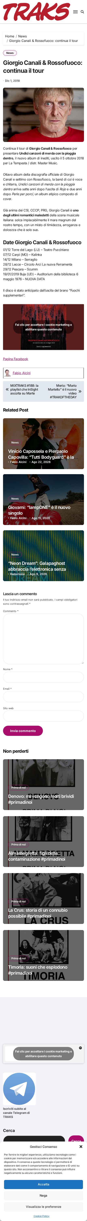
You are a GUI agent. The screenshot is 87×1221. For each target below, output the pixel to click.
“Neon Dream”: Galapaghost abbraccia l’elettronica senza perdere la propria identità (37, 569)
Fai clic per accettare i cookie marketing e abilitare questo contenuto (43, 327)
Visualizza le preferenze (43, 1207)
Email (7, 688)
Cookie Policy (41, 1216)
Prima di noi (18, 787)
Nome (7, 669)
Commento (10, 611)
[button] (81, 1147)
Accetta (43, 1184)
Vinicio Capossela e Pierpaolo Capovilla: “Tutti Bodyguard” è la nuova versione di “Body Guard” (41, 457)
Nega (43, 1195)
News (10, 52)
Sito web (8, 708)
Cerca (9, 1130)
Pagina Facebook (15, 359)
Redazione (17, 574)
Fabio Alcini (22, 373)
